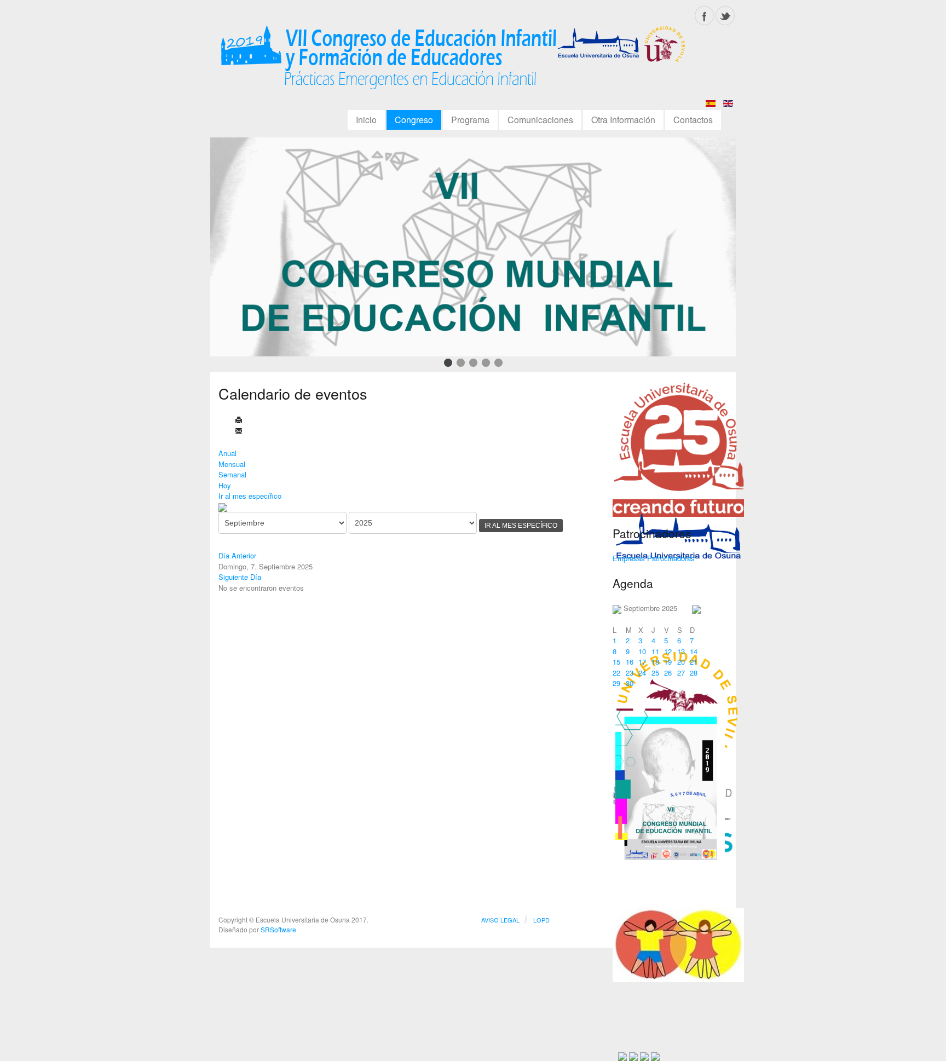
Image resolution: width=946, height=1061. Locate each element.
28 (693, 672)
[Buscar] (222, 506)
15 (616, 661)
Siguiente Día (239, 577)
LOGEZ (454, 61)
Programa (470, 119)
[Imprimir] (239, 421)
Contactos (693, 119)
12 (668, 651)
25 (655, 672)
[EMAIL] (239, 431)
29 (616, 683)
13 (681, 651)
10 (642, 651)
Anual (227, 453)
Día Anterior (237, 555)
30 (629, 683)
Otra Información (623, 119)
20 (681, 661)
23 (629, 672)
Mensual (231, 464)
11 (655, 651)
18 (655, 661)
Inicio (366, 119)
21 (693, 661)
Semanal (232, 474)
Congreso (414, 119)
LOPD (541, 919)
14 (693, 651)
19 (668, 661)
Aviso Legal (500, 919)
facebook (704, 16)
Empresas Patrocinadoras (654, 558)
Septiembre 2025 (650, 608)
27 (681, 672)
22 (616, 672)
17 (642, 661)
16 (629, 661)
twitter (725, 16)
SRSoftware (278, 929)
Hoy (224, 485)
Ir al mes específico (249, 496)
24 (642, 672)
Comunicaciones (540, 119)
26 (668, 672)
